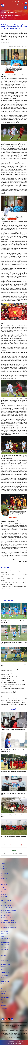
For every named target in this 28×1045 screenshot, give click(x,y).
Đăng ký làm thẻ (4, 977)
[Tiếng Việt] (23, 3)
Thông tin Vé (3, 889)
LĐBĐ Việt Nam (5, 861)
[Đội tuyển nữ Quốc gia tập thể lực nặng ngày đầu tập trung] (14, 827)
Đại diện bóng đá (4, 894)
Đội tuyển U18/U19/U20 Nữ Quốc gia (8, 922)
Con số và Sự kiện (4, 991)
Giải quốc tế (3, 936)
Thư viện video (4, 1008)
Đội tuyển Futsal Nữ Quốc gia (7, 925)
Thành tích (3, 17)
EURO (2, 952)
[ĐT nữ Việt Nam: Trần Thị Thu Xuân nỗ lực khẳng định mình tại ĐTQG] (14, 611)
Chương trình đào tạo (5, 960)
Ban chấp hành (4, 868)
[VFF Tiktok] (15, 2)
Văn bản (3, 999)
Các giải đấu (4, 931)
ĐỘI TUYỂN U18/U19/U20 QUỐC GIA (8, 910)
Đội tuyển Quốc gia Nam (6, 902)
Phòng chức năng (4, 873)
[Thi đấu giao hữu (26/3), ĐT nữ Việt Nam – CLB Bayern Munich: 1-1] (14, 805)
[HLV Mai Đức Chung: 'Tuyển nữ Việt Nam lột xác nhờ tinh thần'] (14, 762)
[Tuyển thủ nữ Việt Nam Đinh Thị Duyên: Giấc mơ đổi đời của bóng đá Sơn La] (14, 740)
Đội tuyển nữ (11, 46)
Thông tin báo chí (4, 975)
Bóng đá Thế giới (4, 949)
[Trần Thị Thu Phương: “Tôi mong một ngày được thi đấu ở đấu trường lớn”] (14, 633)
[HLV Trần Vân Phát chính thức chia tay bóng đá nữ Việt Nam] (14, 784)
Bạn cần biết (3, 983)
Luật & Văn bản (5, 997)
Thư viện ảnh (4, 1010)
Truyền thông (5, 972)
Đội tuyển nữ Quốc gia (19, 46)
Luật (2, 1002)
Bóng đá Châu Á (4, 947)
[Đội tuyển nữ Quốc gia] (1, 15)
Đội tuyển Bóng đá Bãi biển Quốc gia (8, 927)
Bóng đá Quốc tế (5, 942)
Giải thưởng (3, 966)
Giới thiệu (3, 863)
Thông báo (3, 887)
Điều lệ (2, 866)
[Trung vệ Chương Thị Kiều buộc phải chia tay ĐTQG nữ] (14, 720)
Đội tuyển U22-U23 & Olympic (7, 912)
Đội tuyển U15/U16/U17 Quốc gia (8, 907)
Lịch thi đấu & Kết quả (16, 15)
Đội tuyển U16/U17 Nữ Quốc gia (7, 920)
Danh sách (5, 15)
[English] (26, 3)
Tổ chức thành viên (5, 875)
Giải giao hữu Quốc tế (5, 938)
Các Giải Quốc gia (4, 933)
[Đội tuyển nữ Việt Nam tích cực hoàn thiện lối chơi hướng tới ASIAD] (14, 654)
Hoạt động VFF (4, 884)
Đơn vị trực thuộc (4, 878)
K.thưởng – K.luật (6, 964)
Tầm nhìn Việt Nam (5, 891)
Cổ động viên (4, 988)
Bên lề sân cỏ (5, 981)
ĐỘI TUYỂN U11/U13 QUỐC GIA (7, 905)
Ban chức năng (4, 871)
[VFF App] (18, 2)
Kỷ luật (2, 969)
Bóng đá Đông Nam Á (5, 944)
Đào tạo (3, 955)
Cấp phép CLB (4, 896)
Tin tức (9, 15)
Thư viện (3, 1005)
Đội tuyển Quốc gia (6, 900)
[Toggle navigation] (25, 7)
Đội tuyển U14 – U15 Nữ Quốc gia (8, 917)
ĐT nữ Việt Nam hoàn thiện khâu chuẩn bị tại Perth (13, 688)
